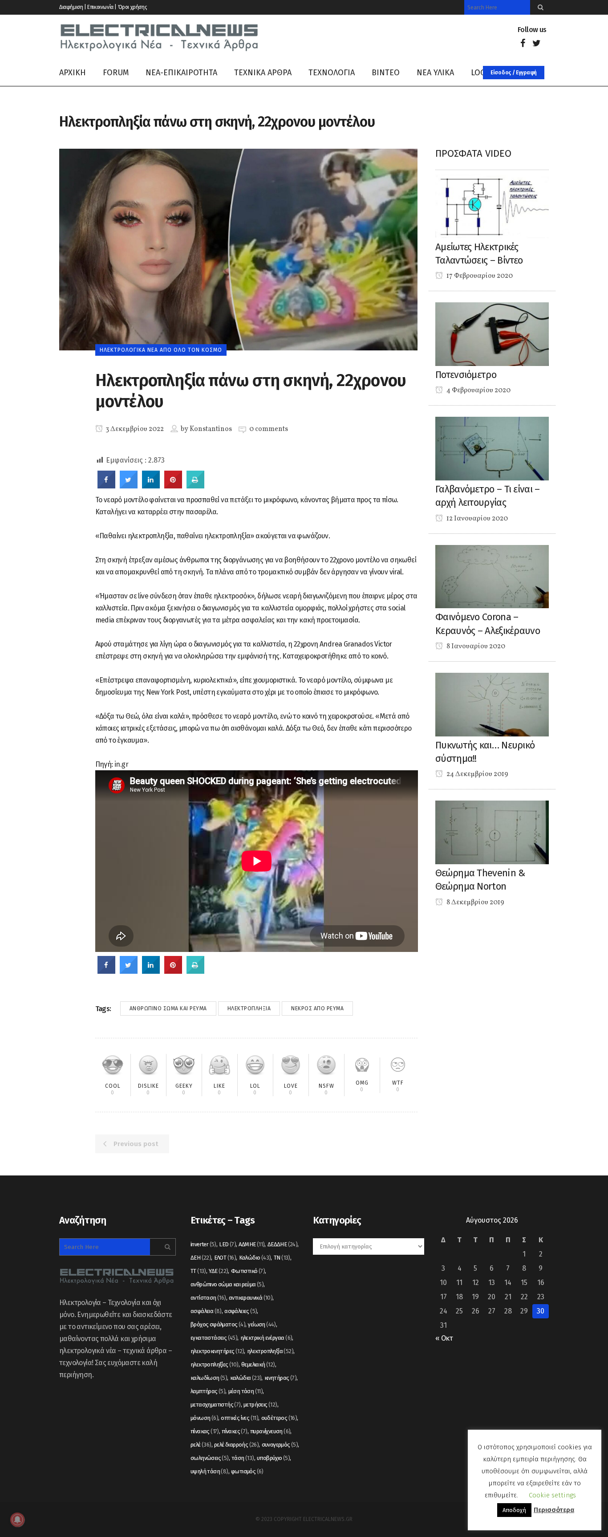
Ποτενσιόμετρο (465, 375)
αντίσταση (208, 1297)
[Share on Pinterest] (173, 485)
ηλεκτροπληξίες (215, 1364)
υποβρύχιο (273, 1458)
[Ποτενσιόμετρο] (492, 333)
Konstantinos (211, 429)
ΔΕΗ (201, 1257)
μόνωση (204, 1418)
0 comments (268, 429)
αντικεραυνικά (250, 1297)
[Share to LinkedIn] (151, 485)
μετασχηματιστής (216, 1404)
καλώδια (246, 1377)
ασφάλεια (206, 1311)
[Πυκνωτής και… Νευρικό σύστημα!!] (492, 704)
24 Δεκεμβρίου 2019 (476, 774)
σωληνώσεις (210, 1458)
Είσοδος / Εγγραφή (513, 72)
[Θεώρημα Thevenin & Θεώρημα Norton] (492, 832)
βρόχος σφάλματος (218, 1324)
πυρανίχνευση (270, 1431)
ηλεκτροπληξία (249, 1008)
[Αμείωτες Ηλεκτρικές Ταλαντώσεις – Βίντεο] (492, 206)
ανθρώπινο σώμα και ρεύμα (168, 1008)
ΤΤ (198, 1271)
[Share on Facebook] (106, 485)
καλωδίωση (209, 1377)
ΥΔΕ (218, 1271)
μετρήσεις (260, 1404)
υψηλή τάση (209, 1471)
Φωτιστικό (248, 1271)
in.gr (121, 764)
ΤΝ (282, 1257)
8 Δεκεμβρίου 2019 (474, 902)
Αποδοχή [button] (514, 1510)
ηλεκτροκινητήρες (217, 1351)
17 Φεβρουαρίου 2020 (479, 276)
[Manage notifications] (17, 1520)
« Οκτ (444, 1338)
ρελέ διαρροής (236, 1444)
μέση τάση (245, 1391)
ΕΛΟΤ (225, 1257)
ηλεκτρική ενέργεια (266, 1337)
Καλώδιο (255, 1257)
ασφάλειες (240, 1311)
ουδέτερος (279, 1418)
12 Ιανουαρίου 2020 (476, 519)
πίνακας (205, 1431)
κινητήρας (280, 1377)
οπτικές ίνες (239, 1418)
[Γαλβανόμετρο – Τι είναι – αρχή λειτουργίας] (492, 448)
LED (227, 1244)
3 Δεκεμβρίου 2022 (134, 429)
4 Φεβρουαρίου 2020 (478, 390)
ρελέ (201, 1444)
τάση (242, 1458)
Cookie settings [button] (552, 1495)
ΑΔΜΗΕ (251, 1244)
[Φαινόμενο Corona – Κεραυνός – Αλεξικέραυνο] (492, 576)
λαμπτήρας (208, 1391)
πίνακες (234, 1431)
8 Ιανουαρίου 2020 (475, 646)
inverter (203, 1244)
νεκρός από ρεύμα (317, 1008)
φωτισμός (247, 1471)
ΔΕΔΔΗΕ (282, 1244)
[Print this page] (195, 485)
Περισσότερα (554, 1510)
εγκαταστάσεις (214, 1337)
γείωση (262, 1324)
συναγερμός (280, 1444)
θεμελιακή (258, 1364)
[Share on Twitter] (129, 485)
